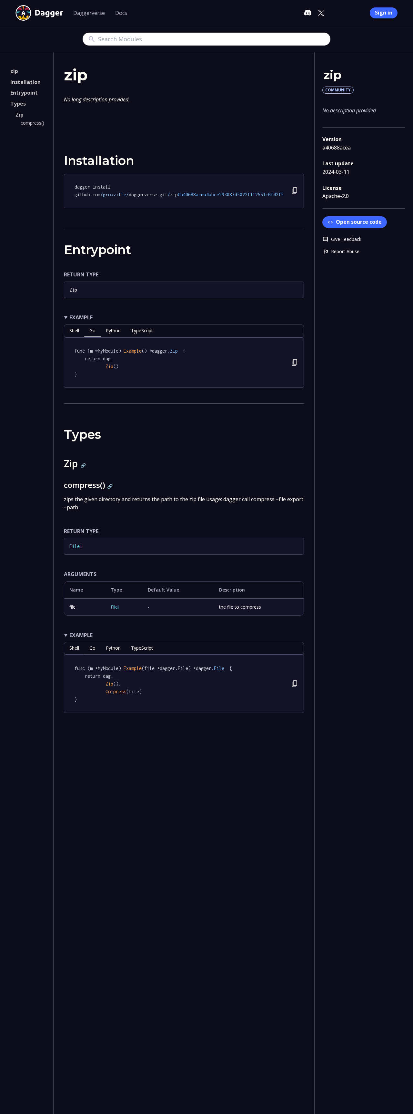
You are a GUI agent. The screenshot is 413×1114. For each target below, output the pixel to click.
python (113, 330)
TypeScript (142, 330)
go (92, 330)
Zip (19, 114)
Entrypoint (24, 92)
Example (81, 317)
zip (14, 71)
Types (18, 103)
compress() (32, 123)
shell (74, 330)
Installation (25, 82)
